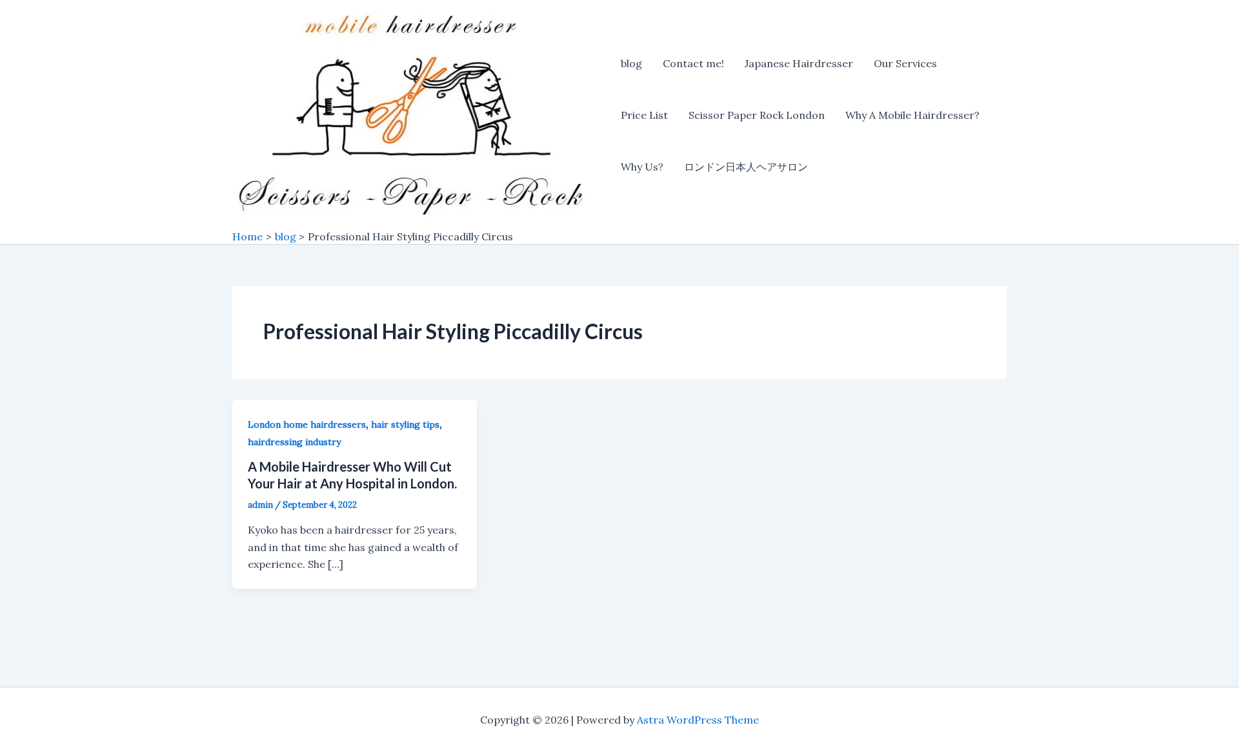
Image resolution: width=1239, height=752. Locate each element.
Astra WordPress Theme (698, 719)
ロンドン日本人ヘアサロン (746, 166)
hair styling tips (405, 424)
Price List (644, 115)
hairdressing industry (294, 442)
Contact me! (693, 63)
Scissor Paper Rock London (757, 115)
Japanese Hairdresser (799, 63)
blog (631, 63)
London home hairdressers (307, 424)
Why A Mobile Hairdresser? (912, 115)
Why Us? (642, 166)
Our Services (905, 63)
